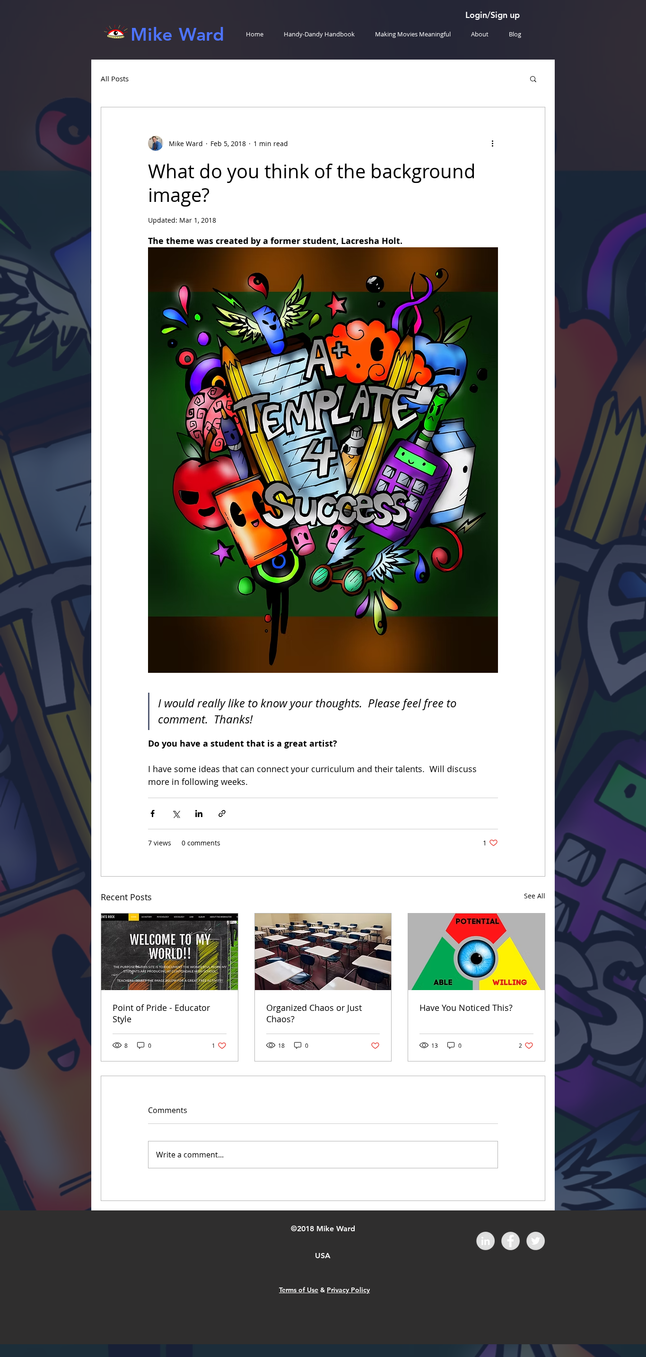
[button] (533, 78)
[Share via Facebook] (152, 813)
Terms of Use (298, 1290)
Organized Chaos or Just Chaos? (314, 1013)
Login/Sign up (492, 14)
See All (534, 895)
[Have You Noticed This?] (476, 951)
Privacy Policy (348, 1290)
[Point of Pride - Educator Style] (169, 951)
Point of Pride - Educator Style (161, 1013)
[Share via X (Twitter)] (175, 813)
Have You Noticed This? (466, 1007)
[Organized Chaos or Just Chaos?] (323, 951)
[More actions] (492, 143)
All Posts (115, 78)
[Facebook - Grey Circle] (510, 1241)
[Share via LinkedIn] (198, 813)
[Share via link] (222, 813)
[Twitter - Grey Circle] (535, 1241)
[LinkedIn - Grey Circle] (485, 1241)
